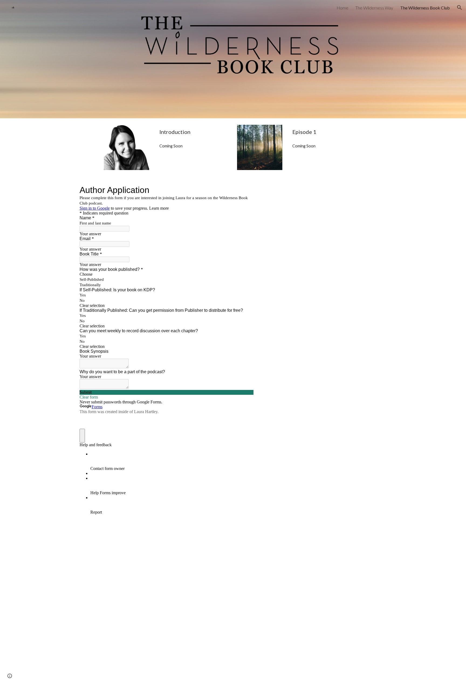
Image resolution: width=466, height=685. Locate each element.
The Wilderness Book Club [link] (425, 7)
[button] (459, 7)
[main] (193, 132)
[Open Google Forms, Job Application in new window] (245, 190)
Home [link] (342, 7)
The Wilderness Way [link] (374, 7)
